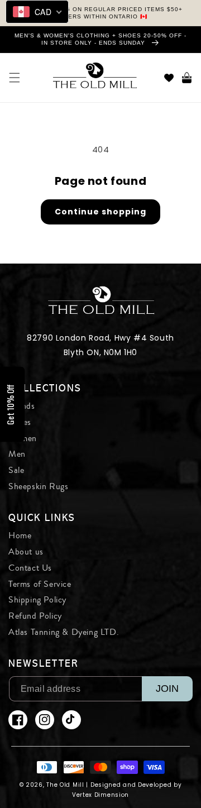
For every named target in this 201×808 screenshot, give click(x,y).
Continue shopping (100, 211)
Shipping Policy (37, 600)
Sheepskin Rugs (38, 486)
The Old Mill (65, 785)
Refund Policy (35, 616)
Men (17, 454)
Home (19, 535)
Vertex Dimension (100, 795)
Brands (21, 406)
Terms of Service (39, 584)
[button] (14, 77)
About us (26, 552)
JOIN (167, 688)
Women (22, 438)
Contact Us (30, 568)
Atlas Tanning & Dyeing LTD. (63, 632)
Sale (16, 470)
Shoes (19, 422)
